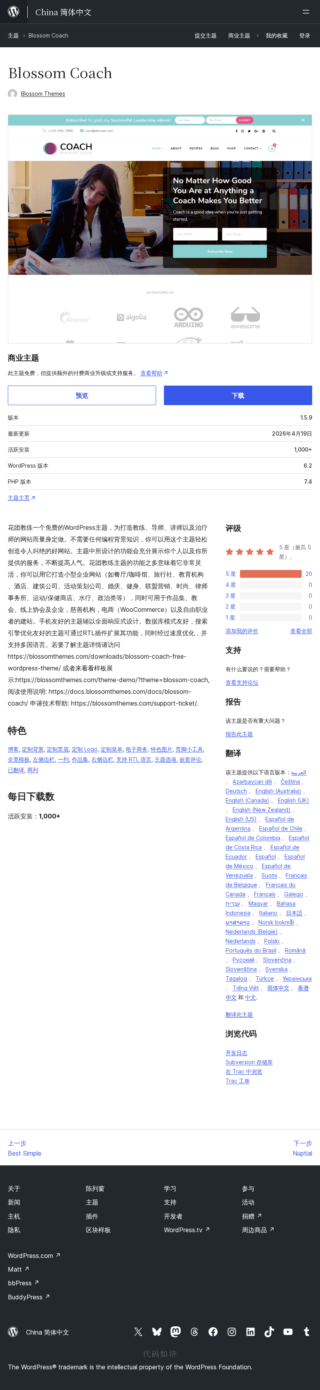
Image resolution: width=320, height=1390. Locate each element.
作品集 (80, 759)
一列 (63, 759)
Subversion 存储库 (249, 1062)
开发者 (173, 1216)
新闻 (14, 1202)
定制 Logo (85, 749)
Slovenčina (277, 959)
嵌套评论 (190, 759)
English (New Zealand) (262, 809)
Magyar (258, 903)
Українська (297, 978)
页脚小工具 (189, 749)
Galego (293, 894)
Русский (243, 959)
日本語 (294, 912)
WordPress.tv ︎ (187, 1230)
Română (295, 950)
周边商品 (258, 1230)
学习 (170, 1188)
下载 (238, 395)
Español (266, 856)
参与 (248, 1188)
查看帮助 (151, 373)
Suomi (269, 875)
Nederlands (241, 941)
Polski (271, 941)
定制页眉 (58, 749)
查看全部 (301, 630)
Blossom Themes (43, 93)
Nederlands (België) (252, 931)
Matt (19, 1269)
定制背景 (33, 749)
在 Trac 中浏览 (244, 1071)
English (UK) (293, 800)
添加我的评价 (242, 630)
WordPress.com (34, 1256)
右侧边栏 (102, 759)
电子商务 (137, 749)
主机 (14, 1216)
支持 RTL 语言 (133, 759)
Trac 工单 (238, 1080)
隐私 (14, 1230)
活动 (248, 1202)
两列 (32, 769)
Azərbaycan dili (252, 781)
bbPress (23, 1283)
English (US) (241, 819)
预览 (82, 395)
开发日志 (236, 1052)
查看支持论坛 (242, 682)
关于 (14, 1188)
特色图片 (161, 749)
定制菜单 (112, 749)
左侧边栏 (44, 759)
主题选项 (165, 759)
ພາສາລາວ (238, 922)
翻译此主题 (239, 1014)
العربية (298, 772)
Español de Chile (280, 828)
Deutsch (236, 791)
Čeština (290, 781)
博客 (13, 749)
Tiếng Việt (246, 987)
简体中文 (278, 987)
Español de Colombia (253, 837)
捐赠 (252, 1216)
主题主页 (19, 497)
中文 (250, 997)
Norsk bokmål (276, 922)
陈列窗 (95, 1188)
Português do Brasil (251, 950)
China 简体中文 (47, 1332)
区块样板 (98, 1230)
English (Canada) (247, 800)
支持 (170, 1202)
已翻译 (16, 769)
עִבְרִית (233, 903)
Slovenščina (241, 969)
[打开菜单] (307, 11)
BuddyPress (29, 1297)
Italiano (268, 912)
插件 (92, 1216)
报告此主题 (239, 734)
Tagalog (236, 978)
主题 (13, 35)
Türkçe (265, 978)
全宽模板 (19, 759)
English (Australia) (278, 791)
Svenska (276, 969)
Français (265, 894)
